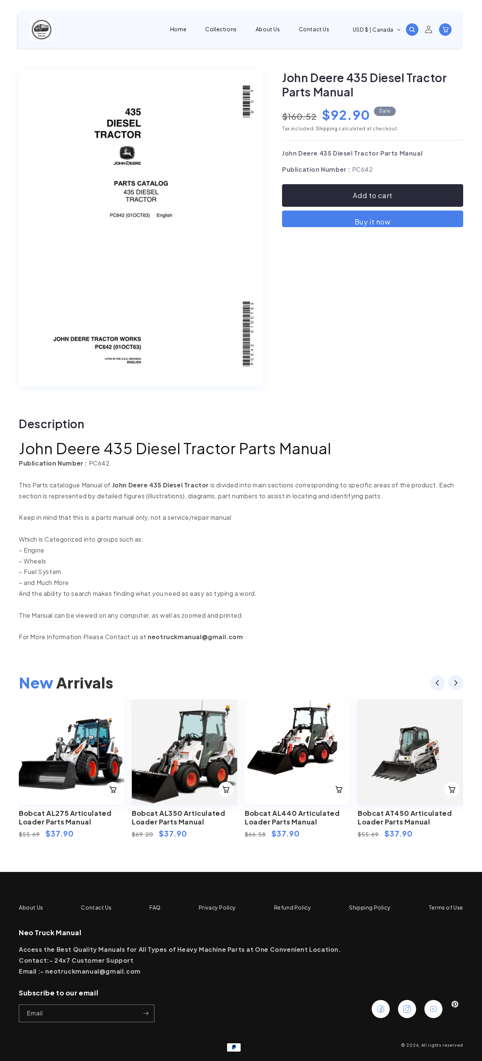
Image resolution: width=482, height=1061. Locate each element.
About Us (31, 907)
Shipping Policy (369, 907)
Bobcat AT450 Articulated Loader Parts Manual (405, 817)
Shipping (327, 128)
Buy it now (372, 221)
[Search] (412, 29)
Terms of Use (446, 907)
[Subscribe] (145, 1013)
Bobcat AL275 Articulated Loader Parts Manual (65, 817)
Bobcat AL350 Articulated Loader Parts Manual (178, 817)
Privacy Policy (217, 907)
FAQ (155, 907)
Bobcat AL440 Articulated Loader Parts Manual (292, 817)
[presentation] (437, 684)
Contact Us (96, 907)
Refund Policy (292, 907)
